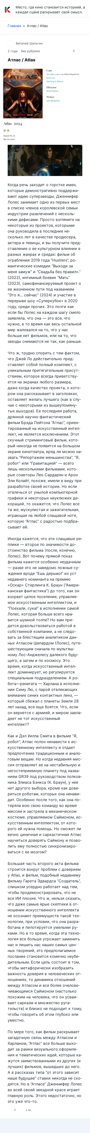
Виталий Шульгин (29, 43)
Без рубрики (30, 51)
